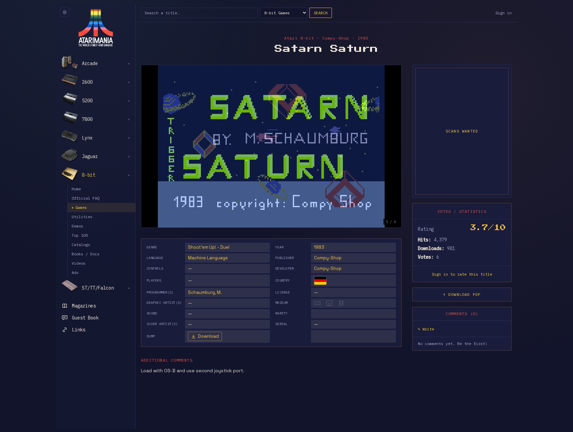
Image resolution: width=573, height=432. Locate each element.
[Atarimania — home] (95, 27)
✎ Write (426, 328)
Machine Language (208, 258)
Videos (79, 263)
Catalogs (81, 244)
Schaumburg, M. (205, 292)
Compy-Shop (328, 258)
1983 (319, 247)
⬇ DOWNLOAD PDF (462, 294)
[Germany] (320, 280)
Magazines (84, 306)
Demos (77, 225)
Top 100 (80, 235)
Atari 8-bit (299, 38)
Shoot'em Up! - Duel (208, 247)
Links (78, 330)
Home (76, 188)
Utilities (82, 216)
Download (208, 336)
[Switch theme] (64, 12)
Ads (75, 272)
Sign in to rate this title (462, 274)
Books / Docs (85, 253)
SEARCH (321, 12)
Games (79, 207)
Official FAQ (85, 198)
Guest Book (85, 318)
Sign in (503, 12)
